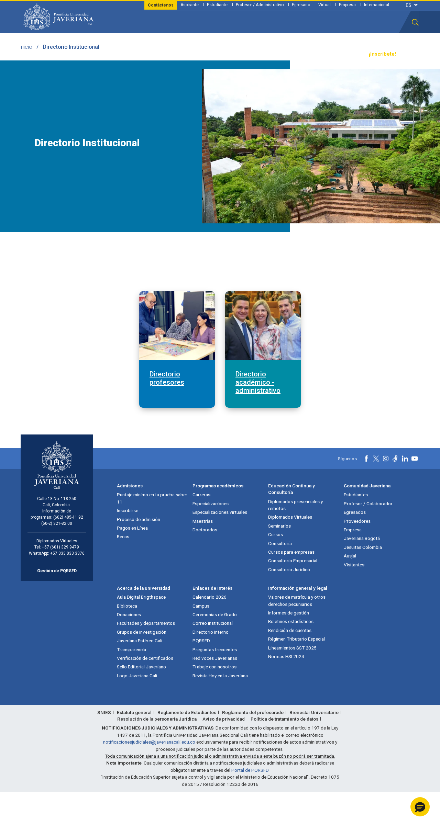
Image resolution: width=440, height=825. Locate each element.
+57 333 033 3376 (67, 553)
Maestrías (202, 521)
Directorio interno (210, 632)
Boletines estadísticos (291, 621)
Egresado (301, 4)
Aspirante (189, 4)
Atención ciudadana (299, 54)
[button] (415, 22)
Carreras (201, 494)
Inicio (25, 47)
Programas (107, 54)
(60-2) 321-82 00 (56, 523)
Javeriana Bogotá (362, 538)
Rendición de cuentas (289, 630)
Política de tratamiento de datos (284, 719)
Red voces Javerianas (214, 658)
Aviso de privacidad (223, 719)
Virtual (324, 4)
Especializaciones (210, 503)
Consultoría (280, 543)
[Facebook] (366, 458)
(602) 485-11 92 (68, 517)
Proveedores (357, 521)
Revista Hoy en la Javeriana (220, 675)
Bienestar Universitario (314, 712)
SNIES (104, 712)
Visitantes (354, 564)
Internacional (376, 4)
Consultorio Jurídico (289, 569)
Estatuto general (134, 712)
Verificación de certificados (145, 658)
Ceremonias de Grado (214, 614)
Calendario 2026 (209, 597)
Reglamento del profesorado (253, 712)
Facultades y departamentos (146, 623)
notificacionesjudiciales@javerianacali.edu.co (149, 742)
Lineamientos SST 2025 (292, 648)
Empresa (347, 4)
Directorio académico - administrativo (257, 382)
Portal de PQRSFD (249, 770)
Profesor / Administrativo (260, 4)
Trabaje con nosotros (214, 666)
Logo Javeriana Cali (137, 675)
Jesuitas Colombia (363, 547)
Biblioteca (127, 606)
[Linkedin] (405, 458)
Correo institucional (212, 623)
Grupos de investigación (141, 632)
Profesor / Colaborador (368, 503)
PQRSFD (201, 640)
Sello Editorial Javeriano (141, 666)
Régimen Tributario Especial (296, 639)
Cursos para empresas (291, 552)
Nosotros (259, 54)
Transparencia (345, 54)
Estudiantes (356, 494)
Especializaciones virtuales (219, 512)
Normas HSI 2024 (286, 656)
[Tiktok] (395, 458)
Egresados (355, 512)
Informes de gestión (288, 612)
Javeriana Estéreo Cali (139, 640)
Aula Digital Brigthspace (141, 597)
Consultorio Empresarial (292, 560)
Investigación (226, 54)
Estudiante (217, 4)
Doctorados (204, 529)
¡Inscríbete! (382, 54)
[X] (376, 458)
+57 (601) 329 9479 (60, 547)
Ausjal (350, 555)
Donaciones (129, 614)
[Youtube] (414, 458)
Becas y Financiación (151, 54)
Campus (200, 606)
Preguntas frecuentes (214, 649)
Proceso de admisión (138, 519)
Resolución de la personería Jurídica (157, 719)
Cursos (275, 534)
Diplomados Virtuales (290, 517)
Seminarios (279, 526)
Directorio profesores (167, 378)
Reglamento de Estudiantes (186, 712)
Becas (123, 536)
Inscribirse (127, 510)
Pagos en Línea (132, 528)
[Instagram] (386, 458)
